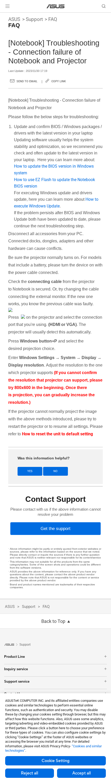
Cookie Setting (55, 760)
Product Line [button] (14, 656)
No (55, 471)
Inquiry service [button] (16, 669)
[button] (7, 6)
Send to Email (27, 81)
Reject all (29, 773)
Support (34, 19)
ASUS (14, 19)
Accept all (81, 773)
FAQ (52, 19)
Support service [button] (16, 681)
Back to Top (53, 621)
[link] (55, 6)
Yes (30, 471)
